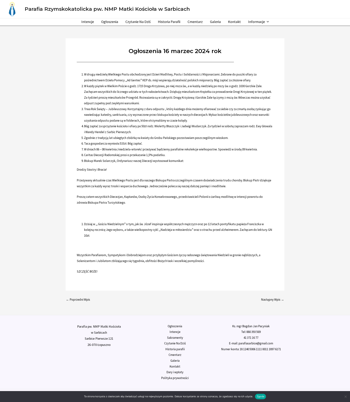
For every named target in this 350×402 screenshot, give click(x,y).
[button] (267, 22)
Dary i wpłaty (174, 372)
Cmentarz (195, 22)
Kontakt (234, 22)
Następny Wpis (272, 299)
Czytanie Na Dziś (138, 22)
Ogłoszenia (109, 22)
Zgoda (260, 396)
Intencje (87, 22)
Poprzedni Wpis (78, 299)
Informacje (256, 22)
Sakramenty (175, 338)
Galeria (215, 22)
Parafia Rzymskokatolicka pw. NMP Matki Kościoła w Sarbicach (107, 9)
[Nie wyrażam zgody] (345, 396)
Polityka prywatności (175, 378)
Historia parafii (169, 22)
